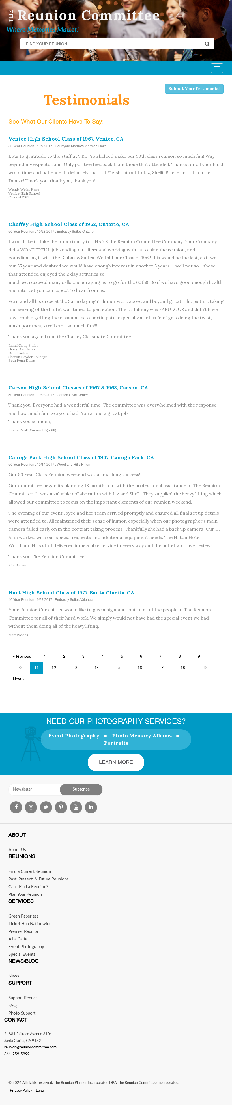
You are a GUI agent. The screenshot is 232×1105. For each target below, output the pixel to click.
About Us (17, 850)
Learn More (116, 762)
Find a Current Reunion (29, 871)
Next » (19, 678)
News (13, 976)
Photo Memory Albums (142, 735)
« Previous (22, 656)
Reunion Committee (89, 15)
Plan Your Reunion (25, 894)
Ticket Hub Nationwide (29, 924)
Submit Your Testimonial (194, 88)
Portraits (116, 743)
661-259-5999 (17, 1054)
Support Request (23, 998)
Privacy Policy (21, 1091)
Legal (40, 1091)
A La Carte (17, 939)
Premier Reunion (23, 931)
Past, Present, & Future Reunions (38, 879)
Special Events (21, 954)
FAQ (12, 1005)
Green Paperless (23, 916)
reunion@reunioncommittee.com (30, 1047)
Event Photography (74, 735)
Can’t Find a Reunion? (28, 887)
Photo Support (21, 1013)
